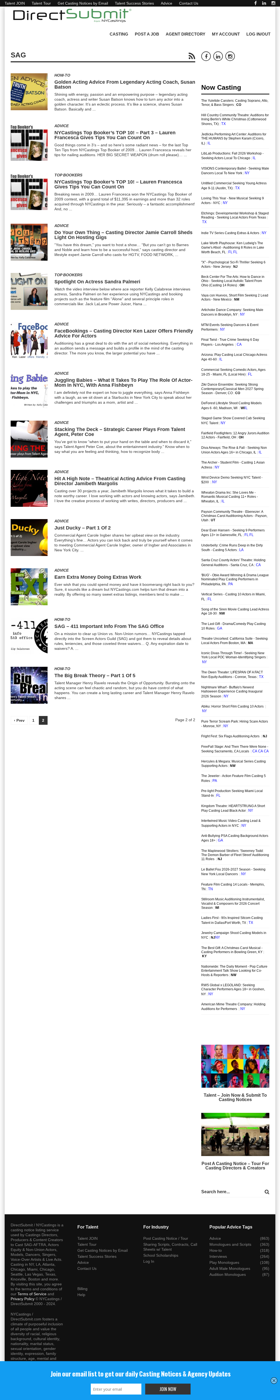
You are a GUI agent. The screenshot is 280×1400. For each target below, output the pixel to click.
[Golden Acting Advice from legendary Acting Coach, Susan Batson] (29, 91)
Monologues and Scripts (230, 1244)
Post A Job (147, 34)
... (94, 109)
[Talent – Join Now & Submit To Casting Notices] (235, 1066)
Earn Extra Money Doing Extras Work (97, 577)
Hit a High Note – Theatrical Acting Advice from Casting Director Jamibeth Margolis (119, 481)
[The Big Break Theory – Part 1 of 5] (29, 685)
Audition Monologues (227, 1274)
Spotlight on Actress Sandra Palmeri (97, 281)
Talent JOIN (15, 3)
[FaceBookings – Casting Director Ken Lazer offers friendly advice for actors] (29, 340)
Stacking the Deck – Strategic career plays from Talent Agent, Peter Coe (119, 432)
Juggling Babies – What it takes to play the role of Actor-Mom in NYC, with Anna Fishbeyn (123, 382)
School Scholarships (160, 1255)
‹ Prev (19, 720)
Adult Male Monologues (229, 1268)
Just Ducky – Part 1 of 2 (82, 528)
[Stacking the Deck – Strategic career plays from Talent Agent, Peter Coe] (29, 439)
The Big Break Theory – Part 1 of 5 (94, 675)
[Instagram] (273, 3)
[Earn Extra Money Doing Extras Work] (29, 586)
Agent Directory (185, 34)
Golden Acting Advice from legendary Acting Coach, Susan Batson (124, 84)
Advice (166, 3)
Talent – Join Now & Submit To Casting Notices (235, 1097)
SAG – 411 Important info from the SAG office (109, 626)
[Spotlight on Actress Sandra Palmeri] (29, 291)
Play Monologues (224, 1262)
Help (81, 1295)
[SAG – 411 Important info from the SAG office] (29, 636)
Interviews (218, 1256)
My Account (226, 34)
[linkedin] (264, 3)
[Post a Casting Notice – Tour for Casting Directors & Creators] (235, 1134)
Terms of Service (32, 1294)
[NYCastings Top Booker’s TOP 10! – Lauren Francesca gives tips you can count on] (29, 191)
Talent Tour (41, 3)
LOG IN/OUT (258, 34)
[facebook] (255, 3)
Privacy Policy (22, 1299)
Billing (82, 1289)
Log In (148, 1261)
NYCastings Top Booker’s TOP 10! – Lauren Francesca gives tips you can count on (118, 184)
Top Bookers (68, 175)
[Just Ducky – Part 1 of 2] (29, 537)
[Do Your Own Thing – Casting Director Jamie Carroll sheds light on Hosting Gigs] (29, 242)
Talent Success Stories (134, 3)
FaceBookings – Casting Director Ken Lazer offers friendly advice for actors (123, 333)
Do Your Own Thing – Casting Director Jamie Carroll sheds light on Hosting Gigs (123, 235)
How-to (62, 75)
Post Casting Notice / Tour (165, 1238)
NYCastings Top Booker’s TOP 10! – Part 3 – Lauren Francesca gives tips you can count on (115, 135)
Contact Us (188, 3)
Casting (119, 34)
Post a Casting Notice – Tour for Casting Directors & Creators (235, 1165)
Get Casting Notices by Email (83, 3)
